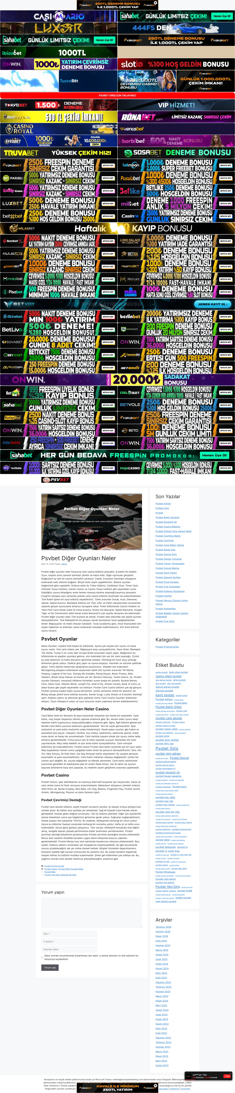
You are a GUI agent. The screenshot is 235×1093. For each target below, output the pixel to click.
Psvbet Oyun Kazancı (167, 582)
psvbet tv (182, 847)
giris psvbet (161, 683)
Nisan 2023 (162, 1056)
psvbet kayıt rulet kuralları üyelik (167, 790)
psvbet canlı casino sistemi (179, 714)
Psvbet (159, 512)
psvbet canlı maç (163, 722)
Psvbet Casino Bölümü (168, 526)
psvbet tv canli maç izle (181, 855)
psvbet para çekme (183, 822)
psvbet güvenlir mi (168, 772)
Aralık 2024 (162, 964)
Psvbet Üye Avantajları (168, 586)
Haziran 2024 (163, 991)
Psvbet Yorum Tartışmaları (170, 563)
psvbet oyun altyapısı (163, 819)
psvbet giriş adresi (168, 753)
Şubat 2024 (162, 1010)
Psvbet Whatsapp (165, 872)
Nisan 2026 (162, 936)
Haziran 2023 (163, 1047)
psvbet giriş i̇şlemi (162, 758)
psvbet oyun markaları (179, 819)
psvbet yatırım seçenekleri (165, 876)
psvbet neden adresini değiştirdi (167, 816)
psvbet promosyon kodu (168, 833)
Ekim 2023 (161, 1028)
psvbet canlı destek (169, 718)
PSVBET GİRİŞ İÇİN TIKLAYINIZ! (117, 95)
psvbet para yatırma (164, 822)
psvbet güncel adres (166, 761)
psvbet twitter (162, 865)
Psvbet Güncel (179, 757)
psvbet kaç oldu (165, 797)
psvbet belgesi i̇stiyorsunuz (165, 711)
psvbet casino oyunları (165, 726)
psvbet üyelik (184, 890)
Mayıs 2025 (162, 950)
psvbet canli (181, 711)
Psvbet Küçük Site (165, 549)
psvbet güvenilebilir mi (165, 768)
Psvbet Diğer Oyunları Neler (70, 869)
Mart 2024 (161, 1005)
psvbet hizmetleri (162, 780)
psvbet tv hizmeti (173, 858)
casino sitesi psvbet (169, 676)
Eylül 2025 (161, 940)
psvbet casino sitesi (167, 729)
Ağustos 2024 (163, 982)
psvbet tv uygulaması (178, 862)
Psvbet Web (49, 872)
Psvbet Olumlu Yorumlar (169, 559)
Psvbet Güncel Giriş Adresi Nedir (174, 531)
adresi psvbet (162, 672)
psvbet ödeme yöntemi (166, 891)
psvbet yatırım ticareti (183, 876)
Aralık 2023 (162, 1019)
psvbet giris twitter (167, 740)
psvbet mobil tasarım (163, 808)
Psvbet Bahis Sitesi (169, 707)
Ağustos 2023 (163, 1037)
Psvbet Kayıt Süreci (166, 572)
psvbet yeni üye (186, 887)
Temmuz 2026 (163, 927)
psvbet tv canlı (161, 858)
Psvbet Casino (178, 722)
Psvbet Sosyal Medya (167, 568)
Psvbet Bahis (180, 703)
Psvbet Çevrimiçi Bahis (168, 536)
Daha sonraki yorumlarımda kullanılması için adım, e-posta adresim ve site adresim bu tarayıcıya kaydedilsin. (91, 957)
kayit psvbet (165, 695)
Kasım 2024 (162, 968)
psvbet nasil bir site (168, 812)
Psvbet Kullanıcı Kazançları (170, 591)
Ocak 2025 (161, 959)
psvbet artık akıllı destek (164, 703)
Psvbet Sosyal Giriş (166, 554)
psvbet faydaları (180, 733)
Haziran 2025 (163, 945)
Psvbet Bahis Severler (168, 517)
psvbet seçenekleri (180, 836)
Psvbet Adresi (50, 869)
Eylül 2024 (161, 977)
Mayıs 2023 (162, 1051)
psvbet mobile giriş (183, 805)
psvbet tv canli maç (168, 851)
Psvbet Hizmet (164, 596)
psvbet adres (181, 695)
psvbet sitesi (163, 839)
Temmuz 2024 (163, 987)
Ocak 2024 (162, 1014)
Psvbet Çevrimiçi (165, 540)
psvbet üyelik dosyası (163, 894)
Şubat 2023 (162, 1065)
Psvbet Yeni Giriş (168, 887)
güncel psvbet (164, 690)
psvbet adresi (179, 700)
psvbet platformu (163, 829)
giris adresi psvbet (164, 680)
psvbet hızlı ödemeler (176, 780)
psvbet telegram (166, 847)
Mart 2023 (161, 1060)
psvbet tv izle (162, 861)
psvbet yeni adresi (165, 882)
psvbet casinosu (185, 729)
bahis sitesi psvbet (178, 672)
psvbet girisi (162, 736)
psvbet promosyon (181, 829)
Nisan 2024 (162, 1000)
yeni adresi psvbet (166, 901)
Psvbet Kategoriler (166, 608)
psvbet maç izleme (165, 804)
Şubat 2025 (162, 954)
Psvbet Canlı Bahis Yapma (170, 545)
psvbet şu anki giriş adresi (165, 898)
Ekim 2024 (161, 973)
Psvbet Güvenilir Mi (166, 522)
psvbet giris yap (165, 743)
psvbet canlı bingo (162, 714)
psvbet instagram (163, 787)
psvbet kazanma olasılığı (164, 794)
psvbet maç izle (164, 801)
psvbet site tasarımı (178, 840)
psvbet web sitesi (179, 868)
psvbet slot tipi (161, 843)
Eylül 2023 (161, 1033)
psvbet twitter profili (163, 869)
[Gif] (117, 228)
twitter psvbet (183, 897)
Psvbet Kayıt (179, 786)
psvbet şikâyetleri (178, 894)
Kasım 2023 (162, 1024)
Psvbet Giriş (162, 508)
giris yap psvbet (174, 683)
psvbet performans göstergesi (166, 826)
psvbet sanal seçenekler (164, 836)
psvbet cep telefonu (164, 733)
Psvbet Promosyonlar (54, 866)
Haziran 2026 (163, 931)
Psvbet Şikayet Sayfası (168, 577)
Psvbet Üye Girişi (165, 621)
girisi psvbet (179, 680)
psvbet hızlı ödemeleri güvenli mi (167, 783)
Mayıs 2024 (162, 996)
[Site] (58, 165)
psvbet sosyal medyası (176, 843)
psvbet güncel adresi (165, 765)
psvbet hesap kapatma (168, 776)
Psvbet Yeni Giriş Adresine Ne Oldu (60, 875)
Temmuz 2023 (163, 1042)
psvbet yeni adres (166, 879)
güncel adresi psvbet (167, 687)
